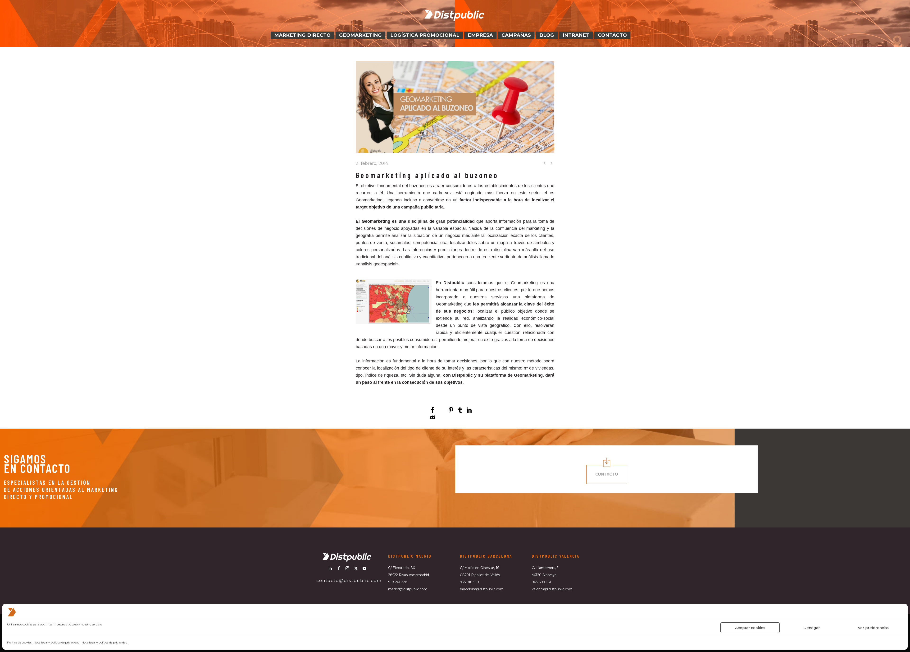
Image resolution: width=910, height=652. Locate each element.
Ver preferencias (873, 627)
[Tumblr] (460, 410)
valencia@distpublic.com (552, 589)
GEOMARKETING (360, 35)
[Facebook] (432, 410)
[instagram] (347, 568)
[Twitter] (442, 410)
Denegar (811, 627)
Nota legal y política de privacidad (56, 642)
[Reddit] (432, 417)
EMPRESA (480, 35)
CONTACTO (612, 35)
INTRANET (576, 35)
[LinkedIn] (469, 410)
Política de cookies (19, 642)
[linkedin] (330, 568)
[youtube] (364, 568)
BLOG (546, 35)
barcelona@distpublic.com (482, 589)
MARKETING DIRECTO (302, 35)
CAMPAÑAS (516, 35)
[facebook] (339, 568)
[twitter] (356, 568)
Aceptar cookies (750, 627)
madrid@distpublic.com (407, 589)
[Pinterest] (451, 410)
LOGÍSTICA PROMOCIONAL (424, 35)
